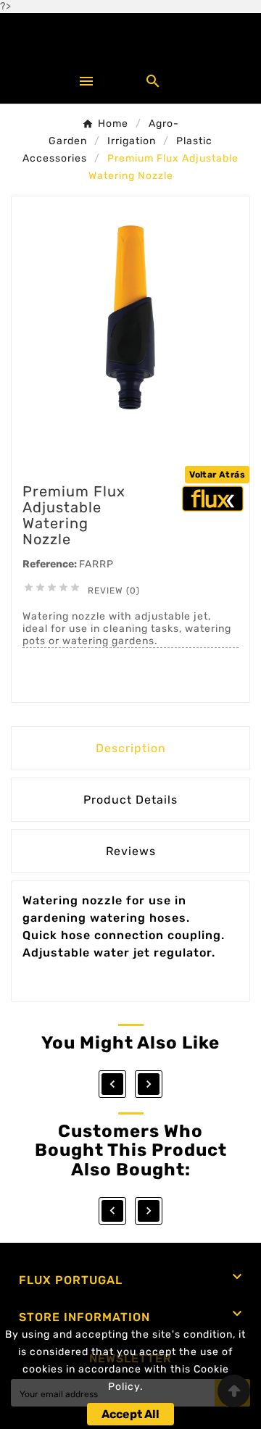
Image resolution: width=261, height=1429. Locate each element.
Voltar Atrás (217, 475)
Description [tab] (131, 748)
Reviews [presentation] (131, 851)
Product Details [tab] (130, 800)
